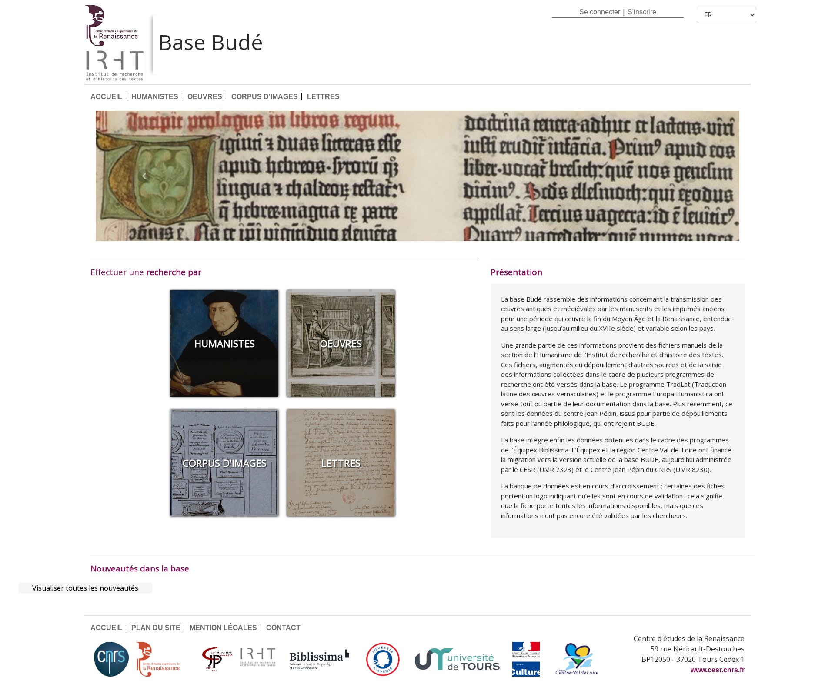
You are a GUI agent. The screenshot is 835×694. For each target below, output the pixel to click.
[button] (144, 176)
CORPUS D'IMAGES (264, 96)
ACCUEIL (106, 96)
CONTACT (283, 627)
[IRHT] (257, 659)
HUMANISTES (154, 96)
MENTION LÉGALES (223, 627)
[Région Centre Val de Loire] (577, 659)
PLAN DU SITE (155, 627)
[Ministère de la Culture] (525, 659)
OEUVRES (204, 96)
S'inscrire (642, 12)
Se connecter (599, 12)
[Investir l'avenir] (383, 659)
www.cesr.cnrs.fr (718, 670)
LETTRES (323, 96)
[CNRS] (111, 659)
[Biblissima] (319, 659)
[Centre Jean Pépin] (216, 659)
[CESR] (164, 659)
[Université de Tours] (457, 659)
